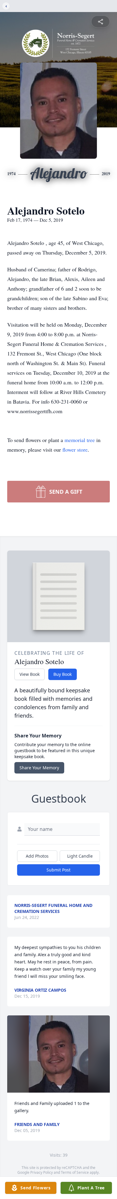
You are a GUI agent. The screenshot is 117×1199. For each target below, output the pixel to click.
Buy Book (62, 674)
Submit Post (58, 870)
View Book (30, 674)
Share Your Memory (39, 767)
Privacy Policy (41, 1172)
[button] (58, 1054)
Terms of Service (75, 1172)
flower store (75, 449)
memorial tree (79, 440)
